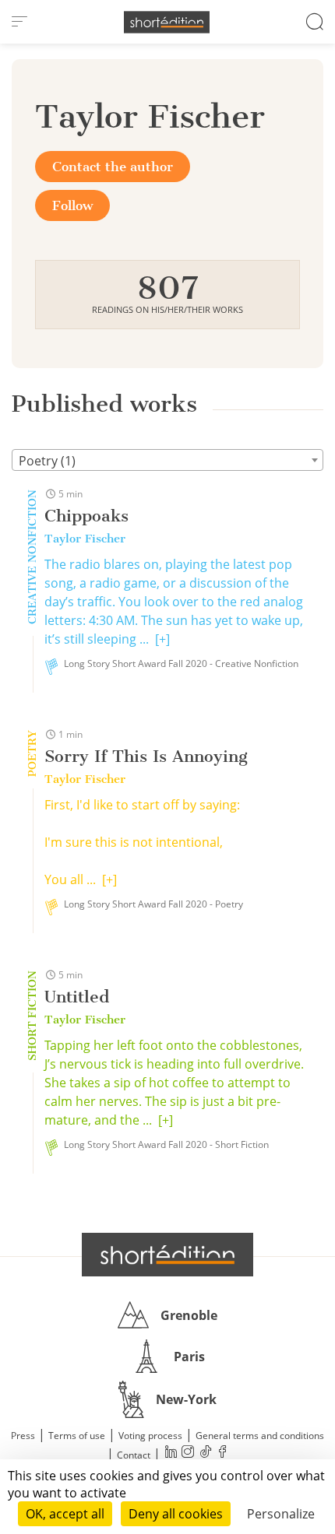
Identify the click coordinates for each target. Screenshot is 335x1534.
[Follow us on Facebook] (222, 1453)
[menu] (19, 22)
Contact (133, 1455)
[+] (162, 639)
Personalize (281, 1513)
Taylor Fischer (84, 539)
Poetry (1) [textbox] (47, 460)
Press (23, 1435)
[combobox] (167, 460)
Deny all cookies (176, 1513)
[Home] (167, 22)
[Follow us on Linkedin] (171, 1453)
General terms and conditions (260, 1435)
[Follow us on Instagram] (188, 1453)
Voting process (150, 1435)
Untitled (76, 996)
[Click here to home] (167, 1254)
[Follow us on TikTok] (205, 1453)
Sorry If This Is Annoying (146, 756)
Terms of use (76, 1435)
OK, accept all (65, 1513)
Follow (72, 205)
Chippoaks (86, 515)
